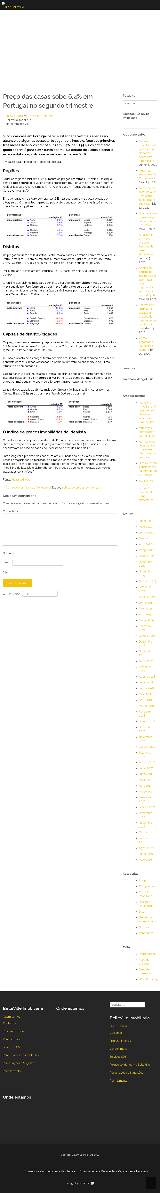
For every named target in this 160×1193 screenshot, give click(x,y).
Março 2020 (146, 550)
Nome (7, 553)
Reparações (125, 1171)
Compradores (15, 487)
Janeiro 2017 (147, 807)
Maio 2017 (145, 779)
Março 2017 (146, 791)
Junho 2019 (146, 602)
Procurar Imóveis (13, 1031)
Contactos (9, 1023)
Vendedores (44, 487)
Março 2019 (146, 620)
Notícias (30, 487)
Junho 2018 (146, 688)
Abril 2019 (145, 614)
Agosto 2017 (147, 762)
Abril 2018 (145, 700)
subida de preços (73, 487)
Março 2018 (146, 705)
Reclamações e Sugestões (19, 1063)
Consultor (31, 1171)
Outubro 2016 (147, 832)
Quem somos (11, 1016)
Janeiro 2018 (147, 721)
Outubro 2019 (147, 581)
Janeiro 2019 (147, 635)
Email (7, 562)
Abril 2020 (145, 544)
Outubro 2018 (147, 661)
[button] (150, 1171)
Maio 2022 (145, 526)
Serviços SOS (11, 1047)
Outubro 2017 (147, 746)
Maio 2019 (145, 608)
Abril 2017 (145, 785)
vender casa (93, 487)
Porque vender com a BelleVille (23, 1055)
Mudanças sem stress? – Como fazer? (147, 174)
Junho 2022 (146, 520)
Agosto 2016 (147, 848)
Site (5, 572)
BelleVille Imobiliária (40, 116)
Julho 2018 (146, 682)
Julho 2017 (146, 768)
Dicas (142, 911)
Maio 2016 (145, 859)
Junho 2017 (146, 774)
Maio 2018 (145, 694)
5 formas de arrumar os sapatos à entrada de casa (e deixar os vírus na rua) (147, 316)
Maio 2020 (145, 538)
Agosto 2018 (147, 676)
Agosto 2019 (147, 596)
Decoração (108, 1171)
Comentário (11, 511)
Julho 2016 (146, 853)
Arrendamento (89, 1171)
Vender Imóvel (12, 1039)
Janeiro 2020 (147, 555)
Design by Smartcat (78, 1183)
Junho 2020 (146, 532)
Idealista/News (21, 479)
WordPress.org (148, 979)
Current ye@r (12, 593)
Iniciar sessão (147, 953)
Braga (142, 880)
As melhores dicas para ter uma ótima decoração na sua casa (147, 196)
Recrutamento (12, 1071)
